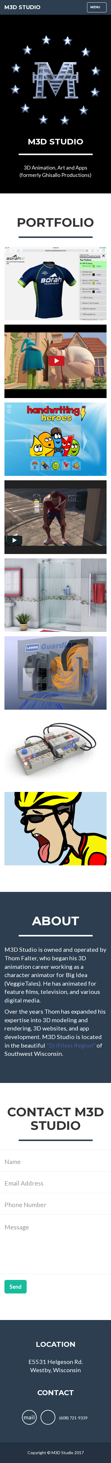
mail (29, 1417)
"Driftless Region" (70, 1045)
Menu (98, 8)
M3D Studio (22, 7)
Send (15, 1286)
